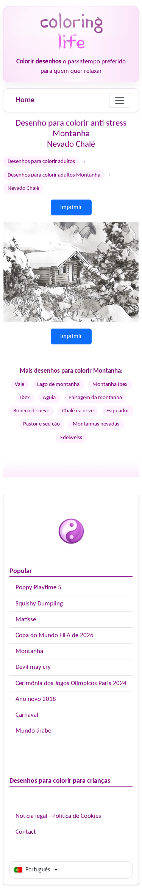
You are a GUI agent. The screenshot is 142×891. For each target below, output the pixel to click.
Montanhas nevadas (96, 424)
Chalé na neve (78, 411)
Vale (19, 384)
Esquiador (117, 411)
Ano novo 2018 (36, 699)
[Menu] (119, 100)
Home (25, 100)
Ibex (25, 398)
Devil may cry (33, 667)
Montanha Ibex (110, 384)
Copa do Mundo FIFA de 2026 (55, 635)
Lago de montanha (58, 384)
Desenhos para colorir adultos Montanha (54, 175)
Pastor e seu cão (41, 424)
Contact (26, 832)
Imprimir (71, 207)
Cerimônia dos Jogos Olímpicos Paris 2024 (71, 683)
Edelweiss (71, 438)
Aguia (49, 398)
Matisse (26, 619)
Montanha (29, 651)
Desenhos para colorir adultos (41, 161)
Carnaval (27, 715)
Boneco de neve (31, 411)
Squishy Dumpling (39, 604)
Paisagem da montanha (95, 398)
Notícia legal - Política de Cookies (58, 816)
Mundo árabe (33, 731)
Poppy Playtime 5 (38, 587)
